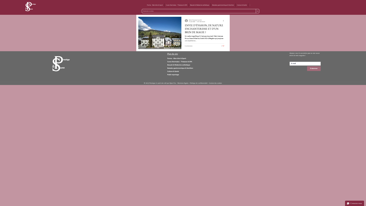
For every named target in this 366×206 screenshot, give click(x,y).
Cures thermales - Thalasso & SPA (179, 62)
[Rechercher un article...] (257, 11)
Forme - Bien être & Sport (176, 58)
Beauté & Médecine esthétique (178, 65)
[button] (155, 5)
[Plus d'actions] (224, 21)
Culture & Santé (173, 71)
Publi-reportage (173, 75)
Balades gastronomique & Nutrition (180, 68)
